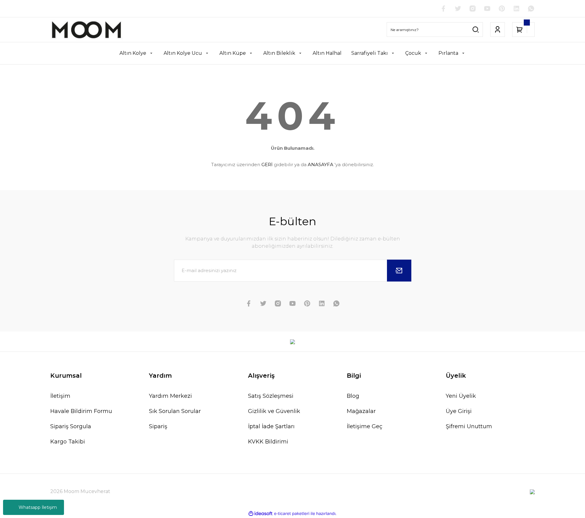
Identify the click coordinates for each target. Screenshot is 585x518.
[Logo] (86, 29)
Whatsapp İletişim (38, 507)
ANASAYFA (320, 164)
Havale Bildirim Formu (81, 411)
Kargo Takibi (67, 441)
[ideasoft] (260, 513)
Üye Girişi (459, 411)
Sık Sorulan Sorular (175, 411)
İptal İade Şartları (271, 426)
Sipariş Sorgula (70, 426)
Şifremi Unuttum (469, 426)
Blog (353, 396)
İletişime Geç (364, 426)
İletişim (60, 396)
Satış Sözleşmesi (270, 396)
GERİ (267, 164)
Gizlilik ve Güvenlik (274, 411)
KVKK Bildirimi (268, 441)
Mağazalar (361, 411)
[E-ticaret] (292, 513)
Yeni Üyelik (461, 396)
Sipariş (158, 426)
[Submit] (399, 271)
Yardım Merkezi (170, 396)
